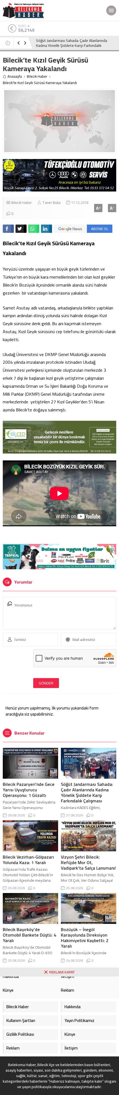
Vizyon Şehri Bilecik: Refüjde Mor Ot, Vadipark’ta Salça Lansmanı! (88, 862)
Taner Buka (51, 202)
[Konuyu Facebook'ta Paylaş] (8, 229)
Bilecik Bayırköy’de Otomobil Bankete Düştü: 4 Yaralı (29, 935)
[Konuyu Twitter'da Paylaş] (21, 229)
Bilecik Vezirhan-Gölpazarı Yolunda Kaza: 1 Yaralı (71, 43)
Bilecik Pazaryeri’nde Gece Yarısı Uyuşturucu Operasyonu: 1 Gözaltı (29, 789)
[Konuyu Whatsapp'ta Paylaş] (33, 229)
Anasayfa (14, 76)
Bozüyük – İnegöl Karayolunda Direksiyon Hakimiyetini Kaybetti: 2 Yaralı (84, 937)
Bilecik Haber (37, 76)
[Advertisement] (59, 1036)
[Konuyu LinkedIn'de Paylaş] (46, 229)
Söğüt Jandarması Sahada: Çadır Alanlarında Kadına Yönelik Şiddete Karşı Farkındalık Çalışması (87, 792)
